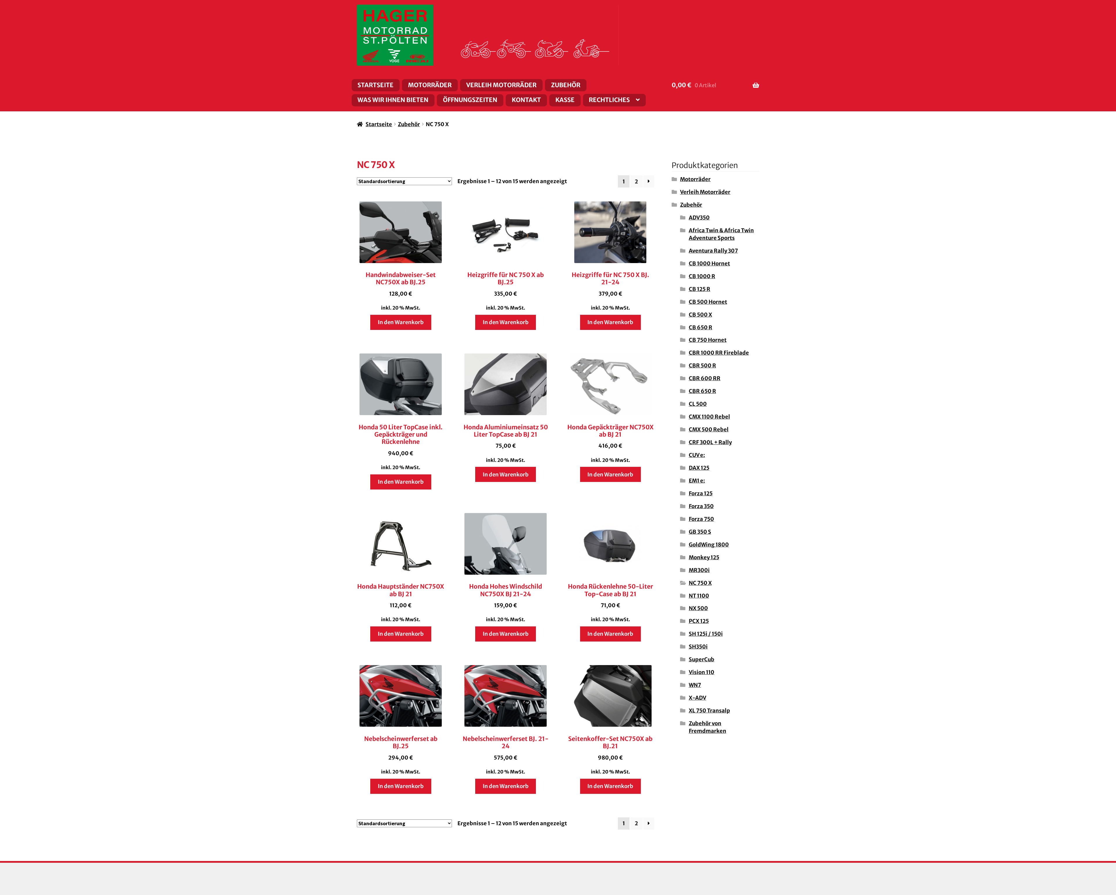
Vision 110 (701, 672)
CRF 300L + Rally (710, 442)
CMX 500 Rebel (709, 429)
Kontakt (526, 100)
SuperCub (701, 659)
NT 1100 (699, 595)
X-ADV (697, 697)
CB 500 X (700, 314)
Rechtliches (609, 100)
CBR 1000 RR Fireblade (719, 352)
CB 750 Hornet (708, 340)
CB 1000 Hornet (709, 263)
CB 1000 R (702, 276)
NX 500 (698, 608)
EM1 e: (697, 480)
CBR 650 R (702, 391)
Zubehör (565, 85)
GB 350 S (700, 531)
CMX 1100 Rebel (709, 416)
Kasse (565, 100)
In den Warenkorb (401, 322)
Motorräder (430, 85)
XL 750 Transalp (709, 710)
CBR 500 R (702, 365)
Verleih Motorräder (501, 85)
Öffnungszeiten (470, 100)
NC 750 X (700, 583)
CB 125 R (699, 289)
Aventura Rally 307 (713, 250)
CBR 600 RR (704, 378)
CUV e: (697, 455)
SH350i (698, 646)
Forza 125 (701, 493)
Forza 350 (701, 506)
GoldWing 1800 (709, 544)
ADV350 (699, 217)
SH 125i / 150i (706, 633)
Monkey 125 (704, 557)
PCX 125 (699, 621)
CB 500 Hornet (708, 302)
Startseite (375, 85)
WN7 (695, 685)
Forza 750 (701, 519)
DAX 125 (699, 468)
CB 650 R (700, 327)
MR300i (699, 570)
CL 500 (698, 404)
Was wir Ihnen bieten (392, 100)
